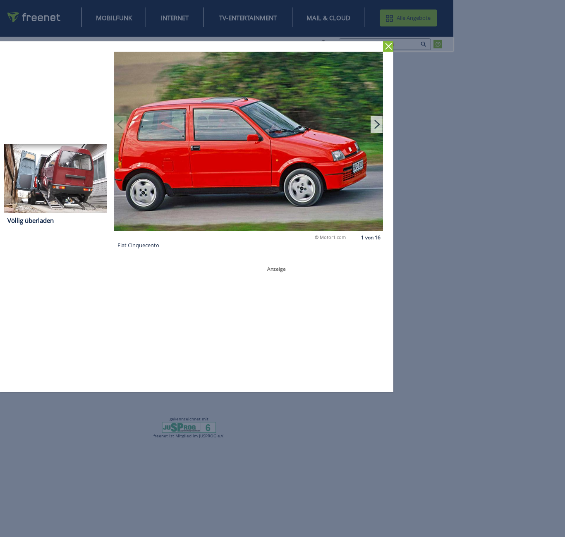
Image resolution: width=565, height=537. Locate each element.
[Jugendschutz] (189, 427)
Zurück (388, 46)
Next (377, 124)
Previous (120, 124)
